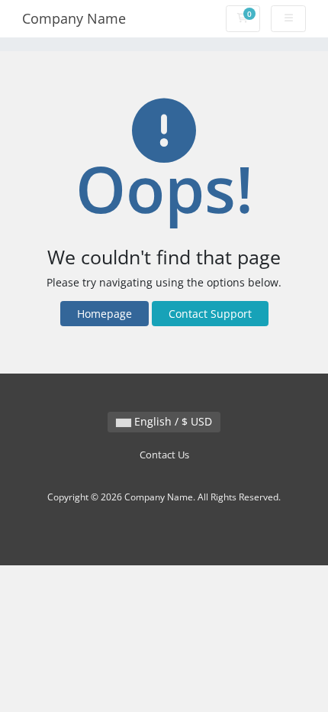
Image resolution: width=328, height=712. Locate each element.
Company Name (74, 18)
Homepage (104, 313)
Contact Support (210, 313)
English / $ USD (171, 421)
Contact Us (164, 454)
